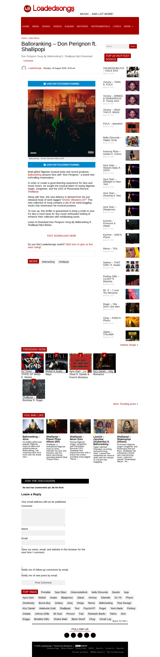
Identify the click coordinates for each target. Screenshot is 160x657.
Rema (91, 603)
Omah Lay (105, 619)
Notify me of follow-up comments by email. (45, 569)
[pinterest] (93, 635)
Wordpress (68, 646)
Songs (46, 26)
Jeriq (69, 603)
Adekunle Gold (47, 608)
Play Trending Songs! (115, 652)
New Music (34, 38)
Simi (123, 613)
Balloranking (48, 262)
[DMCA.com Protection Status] (81, 646)
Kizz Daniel (29, 608)
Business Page (53, 648)
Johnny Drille (42, 613)
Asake (53, 597)
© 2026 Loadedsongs (43, 646)
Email (24, 538)
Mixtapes (82, 26)
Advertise (120, 648)
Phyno (129, 597)
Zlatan (80, 597)
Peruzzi (70, 613)
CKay (92, 619)
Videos (57, 26)
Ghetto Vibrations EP (73, 199)
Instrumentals (100, 26)
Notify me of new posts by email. (39, 575)
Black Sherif (78, 619)
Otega (80, 603)
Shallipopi (33, 191)
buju (126, 592)
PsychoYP (89, 608)
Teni (77, 608)
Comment (28, 61)
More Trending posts (125, 404)
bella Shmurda (100, 592)
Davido (116, 592)
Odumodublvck (79, 592)
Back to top (119, 621)
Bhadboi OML (41, 619)
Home (25, 26)
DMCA (91, 648)
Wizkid (42, 597)
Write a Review (67, 648)
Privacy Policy (80, 648)
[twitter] (73, 635)
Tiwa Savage (124, 603)
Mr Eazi (58, 613)
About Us (99, 648)
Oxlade (26, 613)
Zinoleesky (28, 603)
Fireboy (131, 608)
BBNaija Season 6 (97, 652)
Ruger (102, 608)
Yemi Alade (116, 608)
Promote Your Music (80, 652)
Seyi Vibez (60, 592)
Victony (92, 597)
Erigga (26, 619)
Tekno (113, 613)
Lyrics (117, 26)
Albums (69, 26)
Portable (45, 592)
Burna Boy (44, 603)
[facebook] (66, 635)
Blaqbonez (67, 597)
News (35, 26)
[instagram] (80, 635)
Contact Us (109, 648)
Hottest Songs (128, 345)
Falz (81, 613)
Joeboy (59, 603)
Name (24, 528)
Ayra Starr (28, 597)
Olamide (105, 597)
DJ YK (118, 597)
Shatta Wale (60, 619)
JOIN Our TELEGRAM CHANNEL (63, 83)
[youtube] (86, 635)
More (127, 26)
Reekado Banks (97, 613)
